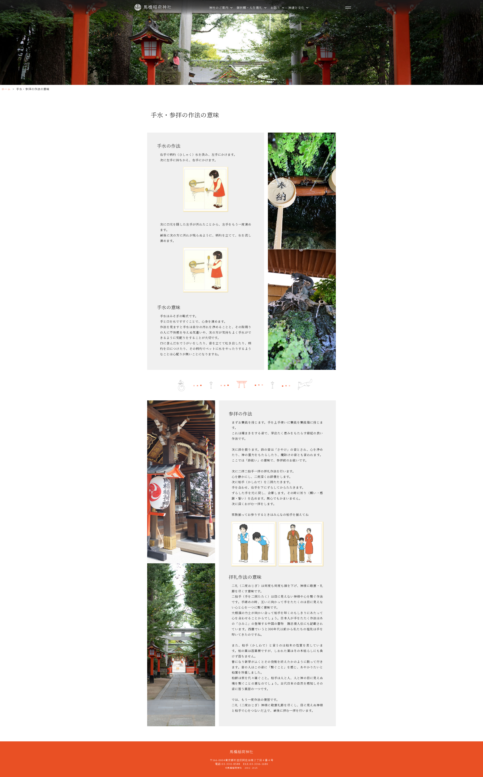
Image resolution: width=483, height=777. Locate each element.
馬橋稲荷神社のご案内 (229, 14)
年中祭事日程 (222, 30)
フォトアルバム (224, 38)
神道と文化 (296, 7)
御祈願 (245, 14)
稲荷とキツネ (301, 38)
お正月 (297, 30)
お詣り (276, 7)
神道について (301, 14)
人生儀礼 (246, 22)
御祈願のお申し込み (254, 30)
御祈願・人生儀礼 (250, 7)
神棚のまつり (301, 22)
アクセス (219, 46)
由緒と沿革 (221, 22)
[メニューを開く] (348, 7)
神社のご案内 (219, 7)
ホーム (6, 89)
